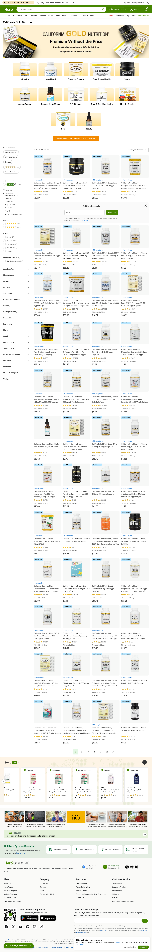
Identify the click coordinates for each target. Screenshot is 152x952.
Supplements (9, 15)
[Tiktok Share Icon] (42, 927)
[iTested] (10, 184)
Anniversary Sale (11, 152)
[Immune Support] (25, 94)
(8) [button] (7, 211)
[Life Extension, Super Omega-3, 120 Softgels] (110, 781)
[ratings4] (13, 227)
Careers (43, 887)
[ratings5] (13, 223)
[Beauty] (89, 119)
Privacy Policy (143, 930)
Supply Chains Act (42, 947)
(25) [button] (10, 205)
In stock (8, 162)
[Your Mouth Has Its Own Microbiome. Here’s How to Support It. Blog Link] (117, 819)
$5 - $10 (9, 241)
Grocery (43, 15)
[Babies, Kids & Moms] (50, 94)
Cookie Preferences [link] (56, 947)
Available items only (13, 181)
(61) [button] (8, 198)
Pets (64, 15)
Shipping (115, 894)
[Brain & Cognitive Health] (102, 94)
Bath (26, 15)
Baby (58, 15)
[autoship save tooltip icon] (19, 257)
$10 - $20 (9, 244)
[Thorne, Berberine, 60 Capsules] (136, 780)
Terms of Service (81, 932)
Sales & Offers (81, 890)
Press (42, 890)
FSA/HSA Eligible (11, 157)
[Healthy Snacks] (127, 94)
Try (128, 15)
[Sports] (127, 69)
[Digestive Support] (76, 69)
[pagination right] (113, 751)
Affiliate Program (10, 894)
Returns (115, 898)
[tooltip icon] (19, 762)
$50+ (8, 251)
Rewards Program (10, 890)
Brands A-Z (75, 15)
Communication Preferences (123, 901)
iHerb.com (9, 940)
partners (118, 942)
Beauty (34, 15)
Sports (19, 15)
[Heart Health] (50, 69)
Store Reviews (9, 887)
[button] (148, 2)
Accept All (143, 947)
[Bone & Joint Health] (102, 69)
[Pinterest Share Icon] (27, 927)
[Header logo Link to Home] (8, 9)
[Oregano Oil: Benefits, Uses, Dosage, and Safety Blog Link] (56, 819)
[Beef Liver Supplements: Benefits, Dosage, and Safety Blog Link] (35, 819)
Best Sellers (119, 15)
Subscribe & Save (11, 172)
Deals (111, 15)
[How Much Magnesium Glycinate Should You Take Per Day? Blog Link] (138, 819)
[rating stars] (38, 192)
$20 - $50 (9, 248)
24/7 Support (117, 883)
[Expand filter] (28, 269)
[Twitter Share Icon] (13, 927)
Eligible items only (12, 261)
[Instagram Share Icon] (34, 927)
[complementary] (56, 947)
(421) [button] (11, 195)
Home (50, 15)
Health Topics (88, 15)
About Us (7, 883)
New (133, 15)
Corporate (44, 883)
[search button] (103, 9)
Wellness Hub (143, 15)
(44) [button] (9, 202)
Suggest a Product (119, 887)
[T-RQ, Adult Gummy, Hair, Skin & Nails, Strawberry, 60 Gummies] (84, 781)
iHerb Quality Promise (12, 901)
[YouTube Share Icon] (20, 927)
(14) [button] (8, 208)
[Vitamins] (25, 69)
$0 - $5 (8, 237)
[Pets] (63, 119)
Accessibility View (83, 887)
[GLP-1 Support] (76, 94)
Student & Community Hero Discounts (90, 894)
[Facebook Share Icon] (6, 927)
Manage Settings (130, 947)
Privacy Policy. (84, 220)
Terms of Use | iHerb (71, 947)
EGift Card (80, 898)
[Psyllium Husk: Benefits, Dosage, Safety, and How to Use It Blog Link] (96, 819)
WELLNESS (76, 817)
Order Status (117, 890)
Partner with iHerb (47, 894)
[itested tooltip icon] (15, 184)
